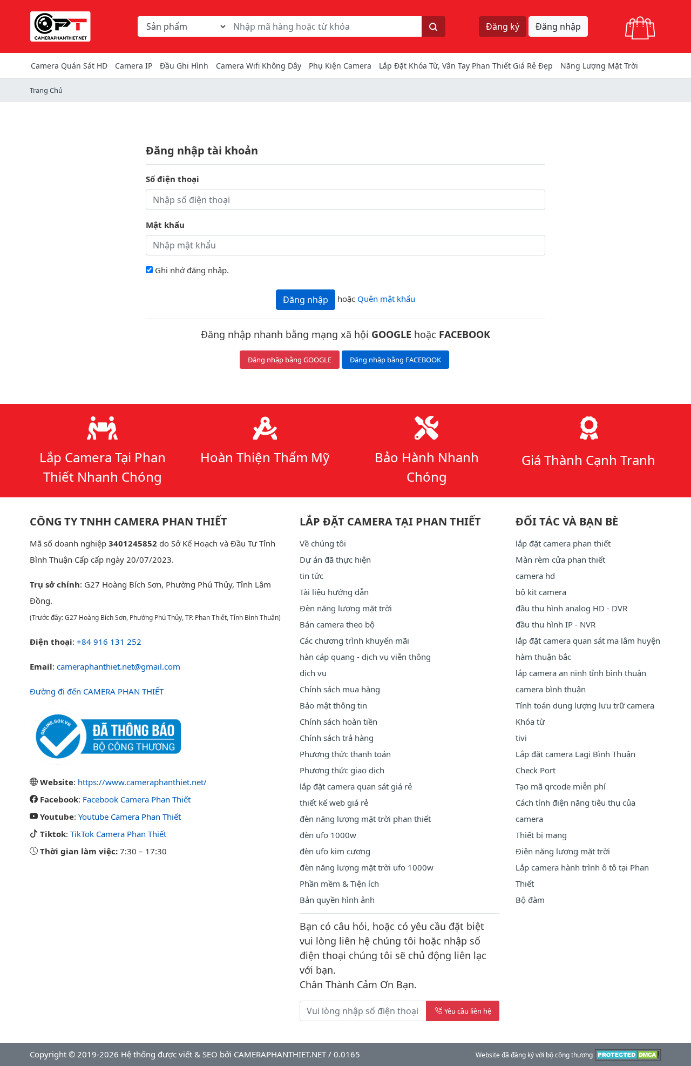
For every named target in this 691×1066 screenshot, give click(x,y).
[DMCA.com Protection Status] (628, 1054)
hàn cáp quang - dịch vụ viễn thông (365, 656)
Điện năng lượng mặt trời (563, 851)
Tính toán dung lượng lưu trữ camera (585, 705)
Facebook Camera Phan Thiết (137, 799)
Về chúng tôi (323, 543)
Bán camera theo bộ (337, 624)
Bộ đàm (530, 899)
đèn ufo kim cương (335, 851)
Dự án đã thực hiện (335, 559)
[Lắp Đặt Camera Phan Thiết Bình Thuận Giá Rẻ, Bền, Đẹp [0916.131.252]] (60, 25)
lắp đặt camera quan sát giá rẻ (356, 786)
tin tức (311, 575)
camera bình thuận (551, 689)
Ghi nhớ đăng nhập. (192, 270)
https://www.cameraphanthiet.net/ (142, 782)
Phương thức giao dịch (342, 770)
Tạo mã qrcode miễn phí (561, 786)
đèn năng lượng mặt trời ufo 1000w (366, 867)
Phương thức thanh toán (345, 753)
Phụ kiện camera (340, 65)
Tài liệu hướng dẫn (334, 591)
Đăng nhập (558, 26)
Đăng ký (502, 26)
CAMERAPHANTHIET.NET (280, 1054)
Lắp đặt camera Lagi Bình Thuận (575, 753)
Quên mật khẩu (386, 298)
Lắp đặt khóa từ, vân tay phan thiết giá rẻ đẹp (466, 65)
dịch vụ (313, 672)
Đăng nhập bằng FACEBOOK (395, 360)
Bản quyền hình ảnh (337, 899)
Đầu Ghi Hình (184, 65)
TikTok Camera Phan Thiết (118, 833)
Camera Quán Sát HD (69, 65)
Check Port (535, 770)
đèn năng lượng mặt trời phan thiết (365, 818)
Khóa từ (530, 721)
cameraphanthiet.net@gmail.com (118, 666)
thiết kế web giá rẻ (334, 802)
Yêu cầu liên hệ (467, 1011)
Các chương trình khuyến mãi (354, 640)
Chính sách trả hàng (337, 737)
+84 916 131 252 (109, 641)
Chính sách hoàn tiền (338, 721)
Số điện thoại (172, 178)
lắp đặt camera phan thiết (563, 543)
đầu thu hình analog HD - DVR (571, 608)
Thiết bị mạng (541, 834)
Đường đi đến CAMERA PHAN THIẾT (97, 691)
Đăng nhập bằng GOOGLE (289, 360)
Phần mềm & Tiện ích (339, 883)
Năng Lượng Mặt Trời (599, 65)
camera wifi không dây (258, 65)
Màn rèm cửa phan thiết (560, 559)
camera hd (535, 575)
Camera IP (133, 65)
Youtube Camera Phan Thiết (129, 816)
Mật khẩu (165, 224)
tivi (521, 737)
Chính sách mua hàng (340, 689)
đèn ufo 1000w (328, 834)
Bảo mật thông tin (333, 705)
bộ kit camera (541, 591)
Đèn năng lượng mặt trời (346, 608)
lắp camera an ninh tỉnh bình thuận (581, 672)
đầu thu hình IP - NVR (555, 624)
